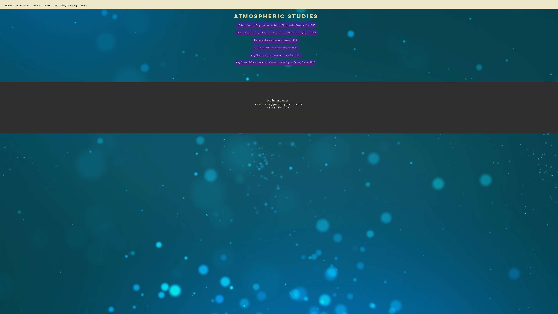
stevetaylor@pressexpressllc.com (278, 104)
